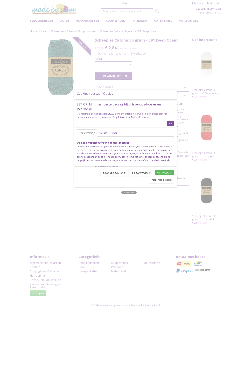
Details (103, 133)
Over (114, 133)
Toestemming (87, 133)
